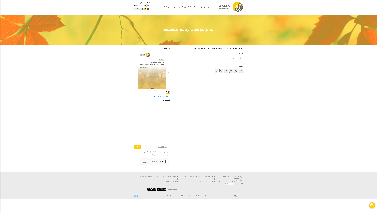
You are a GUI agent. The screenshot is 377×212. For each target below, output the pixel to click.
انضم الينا (168, 196)
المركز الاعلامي (190, 196)
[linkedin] (134, 9)
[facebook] (142, 9)
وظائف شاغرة (175, 196)
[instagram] (137, 9)
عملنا (198, 6)
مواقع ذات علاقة (167, 6)
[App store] (151, 189)
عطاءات (182, 196)
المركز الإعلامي (178, 6)
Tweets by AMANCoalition (161, 96)
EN (148, 9)
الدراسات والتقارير (189, 6)
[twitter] (140, 9)
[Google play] (161, 189)
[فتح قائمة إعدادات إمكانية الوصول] (372, 205)
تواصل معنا (161, 196)
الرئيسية (209, 6)
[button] (167, 71)
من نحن (203, 6)
